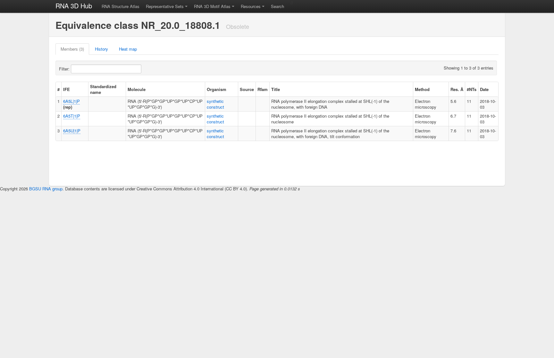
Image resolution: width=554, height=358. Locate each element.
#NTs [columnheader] (471, 89)
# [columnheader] (58, 89)
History (101, 49)
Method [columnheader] (422, 89)
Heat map (128, 49)
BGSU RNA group (46, 189)
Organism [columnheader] (216, 89)
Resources (251, 6)
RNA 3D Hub (73, 5)
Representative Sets (165, 6)
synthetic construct (215, 104)
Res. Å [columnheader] (456, 89)
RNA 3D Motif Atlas (212, 6)
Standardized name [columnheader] (103, 89)
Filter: (65, 69)
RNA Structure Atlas (120, 6)
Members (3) (72, 49)
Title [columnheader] (275, 89)
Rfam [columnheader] (262, 89)
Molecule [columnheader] (137, 89)
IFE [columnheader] (66, 89)
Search (277, 6)
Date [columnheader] (484, 89)
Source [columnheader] (247, 89)
